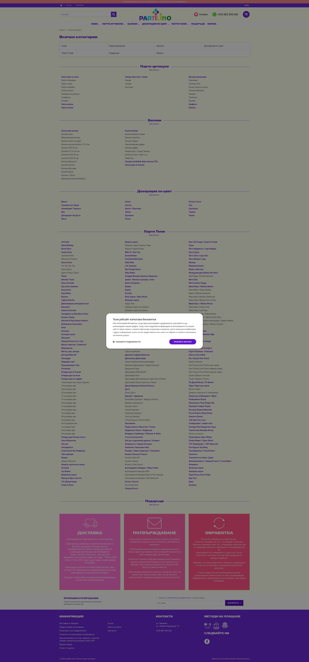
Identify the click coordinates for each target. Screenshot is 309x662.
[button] (126, 341)
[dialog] (154, 331)
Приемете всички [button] (183, 341)
